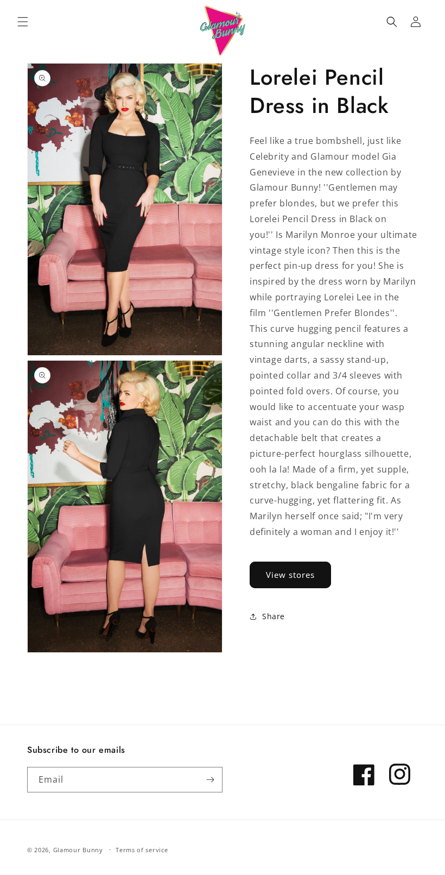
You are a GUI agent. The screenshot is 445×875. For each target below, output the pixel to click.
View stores (290, 574)
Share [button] (273, 616)
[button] (23, 22)
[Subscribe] (210, 779)
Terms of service (142, 850)
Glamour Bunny (78, 850)
